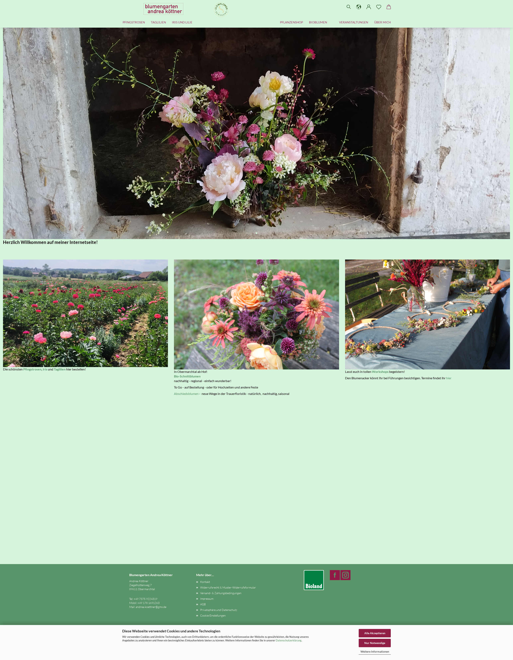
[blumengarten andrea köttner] (165, 9)
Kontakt (205, 582)
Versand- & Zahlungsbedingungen (220, 593)
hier (448, 378)
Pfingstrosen (134, 22)
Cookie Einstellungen (213, 615)
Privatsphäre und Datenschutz (218, 610)
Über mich (382, 22)
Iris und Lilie (182, 22)
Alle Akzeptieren (374, 633)
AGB (203, 604)
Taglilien (158, 22)
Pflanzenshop (291, 22)
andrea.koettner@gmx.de (151, 607)
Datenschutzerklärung (288, 640)
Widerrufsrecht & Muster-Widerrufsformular (228, 587)
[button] (359, 7)
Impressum (206, 598)
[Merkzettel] (379, 7)
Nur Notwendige (374, 643)
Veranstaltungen (353, 22)
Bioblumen (318, 22)
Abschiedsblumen (186, 393)
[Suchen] (349, 7)
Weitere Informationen (375, 651)
